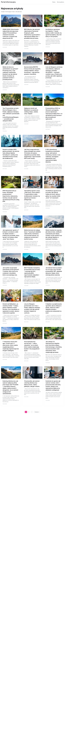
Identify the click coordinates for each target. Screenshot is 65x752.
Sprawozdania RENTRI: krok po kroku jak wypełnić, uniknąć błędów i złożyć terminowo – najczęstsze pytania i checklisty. (32, 70)
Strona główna (60, 2)
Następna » (37, 411)
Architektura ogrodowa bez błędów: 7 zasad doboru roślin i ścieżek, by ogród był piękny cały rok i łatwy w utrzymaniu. (54, 33)
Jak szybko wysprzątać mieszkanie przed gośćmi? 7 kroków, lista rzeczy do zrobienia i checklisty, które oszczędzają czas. (11, 271)
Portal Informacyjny (8, 2)
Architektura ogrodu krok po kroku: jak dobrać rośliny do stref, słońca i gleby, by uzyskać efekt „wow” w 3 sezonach (53, 194)
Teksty (53, 2)
